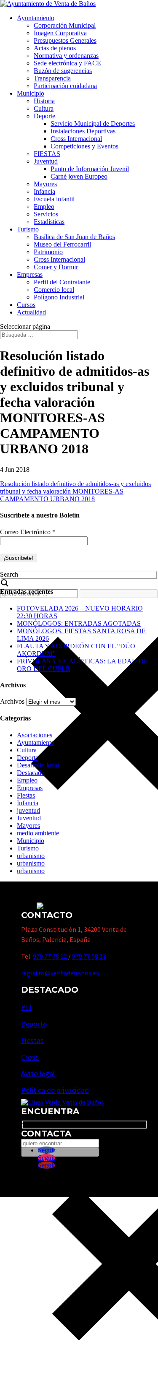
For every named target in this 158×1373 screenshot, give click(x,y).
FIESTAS (47, 153)
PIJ (26, 1007)
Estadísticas (49, 221)
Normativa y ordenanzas (66, 55)
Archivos (12, 701)
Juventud (46, 161)
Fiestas (26, 795)
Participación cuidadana (65, 85)
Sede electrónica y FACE (67, 63)
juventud (28, 810)
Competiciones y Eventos (84, 146)
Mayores (45, 183)
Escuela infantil (54, 199)
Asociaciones (34, 735)
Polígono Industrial (59, 297)
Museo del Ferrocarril (62, 244)
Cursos (26, 304)
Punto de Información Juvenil (90, 168)
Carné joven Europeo (79, 176)
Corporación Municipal (65, 25)
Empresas (30, 274)
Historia (44, 100)
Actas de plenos (55, 48)
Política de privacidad (55, 1090)
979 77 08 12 (50, 956)
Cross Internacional (76, 138)
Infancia (44, 191)
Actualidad (31, 312)
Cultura (44, 108)
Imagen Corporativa (60, 32)
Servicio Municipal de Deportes (93, 123)
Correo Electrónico (28, 532)
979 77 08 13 (89, 956)
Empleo (44, 206)
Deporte (44, 116)
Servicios (46, 214)
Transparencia (52, 78)
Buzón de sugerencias (63, 70)
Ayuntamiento (35, 17)
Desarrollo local (38, 765)
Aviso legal (38, 1073)
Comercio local (54, 289)
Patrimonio (48, 251)
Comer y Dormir (56, 266)
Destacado (31, 772)
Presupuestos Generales (65, 40)
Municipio (30, 93)
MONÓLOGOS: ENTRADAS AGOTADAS (79, 623)
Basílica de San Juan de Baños (74, 236)
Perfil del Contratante (62, 282)
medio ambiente (38, 833)
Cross (30, 1057)
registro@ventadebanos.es (60, 973)
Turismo (28, 229)
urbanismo (31, 855)
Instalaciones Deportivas (83, 131)
